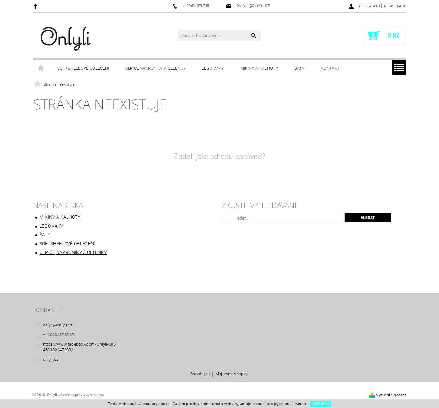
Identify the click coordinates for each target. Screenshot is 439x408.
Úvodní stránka (41, 68)
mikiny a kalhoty (259, 68)
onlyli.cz (50, 359)
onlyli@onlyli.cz (57, 325)
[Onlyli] (66, 38)
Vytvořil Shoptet (391, 395)
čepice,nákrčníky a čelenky (155, 68)
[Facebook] (36, 6)
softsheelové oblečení (83, 68)
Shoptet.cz (200, 374)
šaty (299, 68)
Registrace (395, 6)
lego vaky (213, 68)
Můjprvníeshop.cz (232, 374)
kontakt (330, 68)
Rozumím (320, 404)
